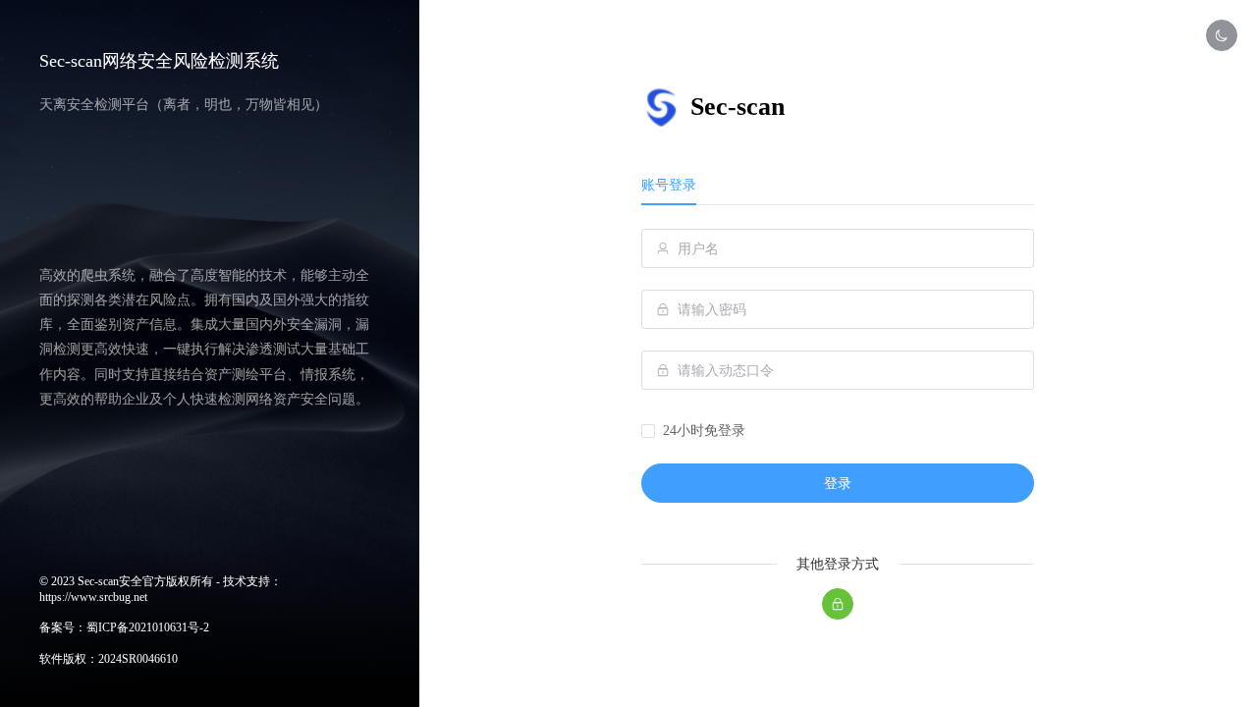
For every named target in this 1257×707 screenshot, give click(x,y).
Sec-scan (737, 106)
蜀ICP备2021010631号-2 (147, 627)
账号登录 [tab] (668, 185)
